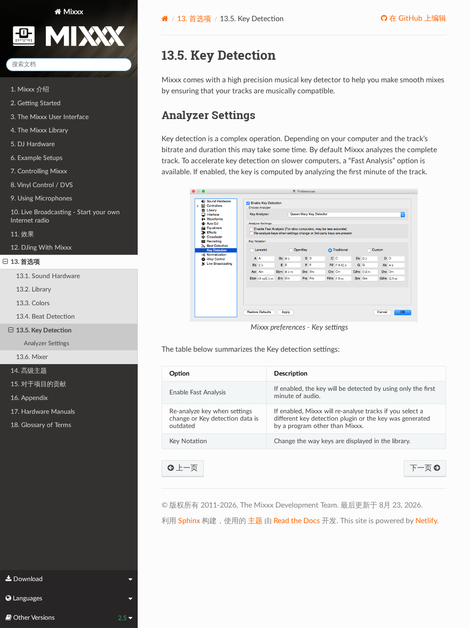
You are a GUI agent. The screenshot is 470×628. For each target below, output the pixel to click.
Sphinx (189, 521)
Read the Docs (297, 521)
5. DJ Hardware (33, 144)
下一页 (422, 468)
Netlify (426, 521)
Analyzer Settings (46, 344)
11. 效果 (22, 234)
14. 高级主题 (29, 370)
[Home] (165, 19)
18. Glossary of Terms (41, 425)
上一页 (186, 468)
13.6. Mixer (32, 357)
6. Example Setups (36, 157)
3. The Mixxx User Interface (50, 117)
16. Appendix (29, 397)
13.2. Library (33, 289)
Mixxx (72, 12)
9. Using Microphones (41, 198)
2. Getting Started (36, 103)
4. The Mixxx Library (39, 130)
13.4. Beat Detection (45, 316)
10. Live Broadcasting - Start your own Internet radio (65, 216)
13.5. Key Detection (44, 330)
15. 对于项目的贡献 (38, 384)
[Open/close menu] (5, 262)
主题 (255, 521)
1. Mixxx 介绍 (30, 89)
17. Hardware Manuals (43, 411)
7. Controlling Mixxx (39, 171)
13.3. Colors (33, 303)
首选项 (194, 19)
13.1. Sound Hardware (48, 276)
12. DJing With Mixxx (41, 247)
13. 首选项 (25, 261)
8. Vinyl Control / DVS (42, 185)
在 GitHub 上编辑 (416, 18)
